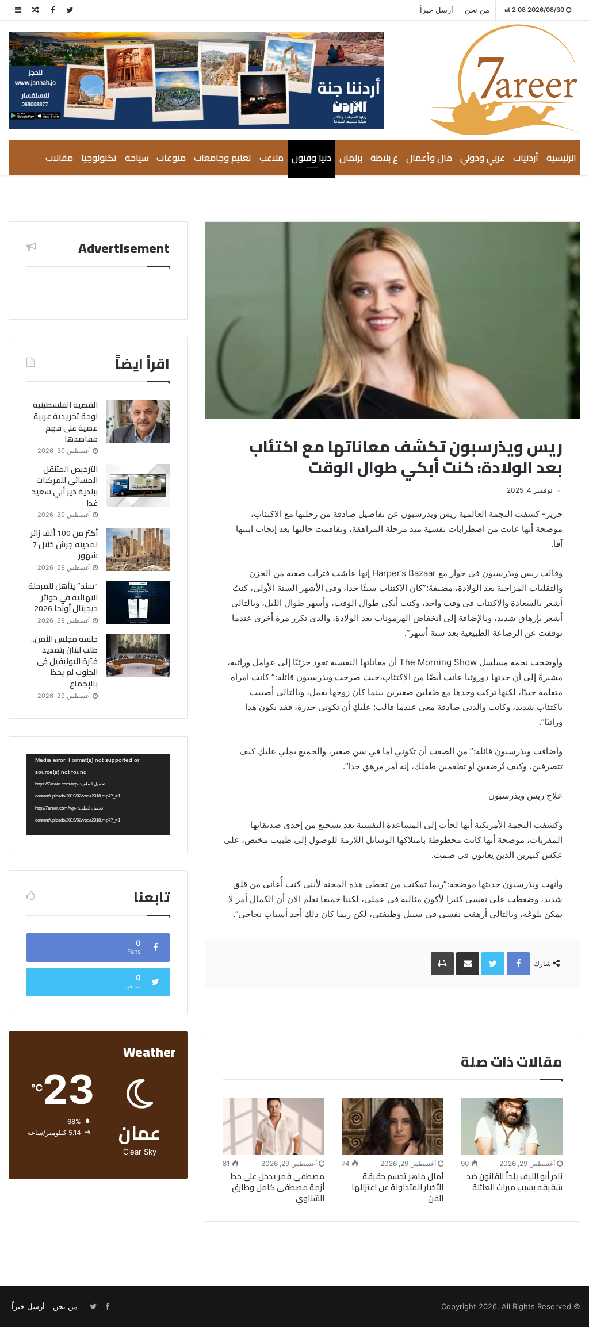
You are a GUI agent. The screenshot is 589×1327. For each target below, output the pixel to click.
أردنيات (525, 157)
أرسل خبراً (436, 9)
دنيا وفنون (311, 157)
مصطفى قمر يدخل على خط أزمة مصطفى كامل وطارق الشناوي (277, 1187)
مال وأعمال (429, 157)
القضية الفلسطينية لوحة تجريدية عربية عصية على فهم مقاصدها (65, 421)
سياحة (136, 157)
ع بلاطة (384, 157)
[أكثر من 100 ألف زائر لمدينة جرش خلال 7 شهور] (138, 549)
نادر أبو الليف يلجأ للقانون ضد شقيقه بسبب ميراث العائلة (514, 1182)
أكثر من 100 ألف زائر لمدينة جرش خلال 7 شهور (64, 544)
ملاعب (271, 157)
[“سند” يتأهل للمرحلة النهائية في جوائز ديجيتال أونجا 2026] (138, 602)
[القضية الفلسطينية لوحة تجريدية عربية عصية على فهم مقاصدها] (138, 421)
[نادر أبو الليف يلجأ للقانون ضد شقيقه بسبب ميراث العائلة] (512, 1126)
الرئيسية (561, 157)
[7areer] (505, 79)
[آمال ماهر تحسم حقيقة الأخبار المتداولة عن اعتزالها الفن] (392, 1126)
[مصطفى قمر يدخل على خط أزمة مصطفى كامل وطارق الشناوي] (273, 1126)
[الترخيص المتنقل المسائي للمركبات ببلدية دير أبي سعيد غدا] (138, 485)
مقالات (59, 157)
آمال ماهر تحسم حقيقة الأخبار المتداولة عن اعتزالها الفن (397, 1187)
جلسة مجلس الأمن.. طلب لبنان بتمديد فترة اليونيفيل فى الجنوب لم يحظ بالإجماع (64, 661)
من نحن (477, 9)
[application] (98, 794)
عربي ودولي (482, 157)
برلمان (350, 157)
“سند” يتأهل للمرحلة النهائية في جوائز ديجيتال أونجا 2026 (63, 597)
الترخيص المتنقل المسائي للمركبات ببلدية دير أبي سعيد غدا (65, 486)
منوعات (171, 157)
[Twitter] (69, 10)
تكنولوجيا (99, 157)
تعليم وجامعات (222, 157)
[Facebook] (52, 10)
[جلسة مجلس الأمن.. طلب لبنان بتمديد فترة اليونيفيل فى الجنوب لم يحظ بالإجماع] (138, 655)
